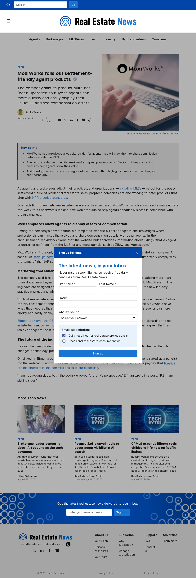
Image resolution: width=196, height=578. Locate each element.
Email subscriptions (76, 330)
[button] (73, 4)
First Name (66, 283)
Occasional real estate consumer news (95, 341)
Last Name (106, 283)
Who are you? (68, 312)
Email (62, 297)
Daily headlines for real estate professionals (98, 335)
